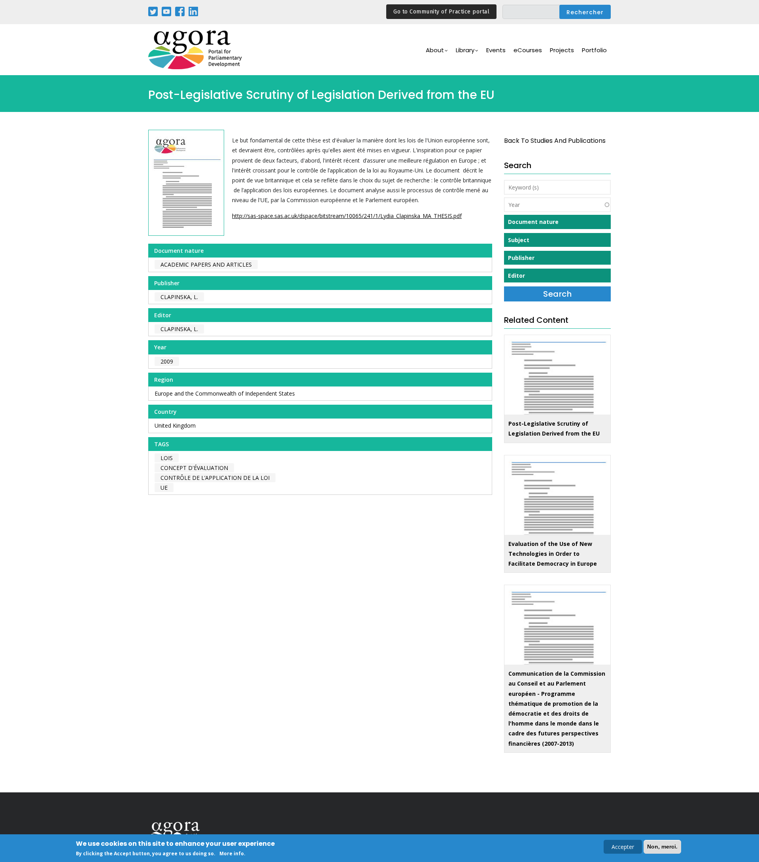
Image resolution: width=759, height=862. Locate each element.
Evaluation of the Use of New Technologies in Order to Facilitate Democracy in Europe (552, 553)
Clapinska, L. (179, 297)
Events (496, 50)
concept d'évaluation (194, 468)
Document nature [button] (533, 221)
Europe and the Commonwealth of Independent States (225, 393)
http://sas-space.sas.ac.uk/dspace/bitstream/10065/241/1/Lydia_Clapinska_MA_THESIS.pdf (347, 216)
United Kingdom (175, 425)
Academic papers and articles (206, 264)
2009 (166, 361)
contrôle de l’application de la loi (215, 477)
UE (164, 487)
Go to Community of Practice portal (441, 11)
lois (166, 458)
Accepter (623, 847)
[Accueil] (195, 49)
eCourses (528, 50)
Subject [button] (518, 240)
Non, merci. (662, 846)
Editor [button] (516, 275)
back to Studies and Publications (555, 140)
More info (231, 853)
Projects (562, 50)
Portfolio (594, 50)
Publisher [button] (521, 257)
